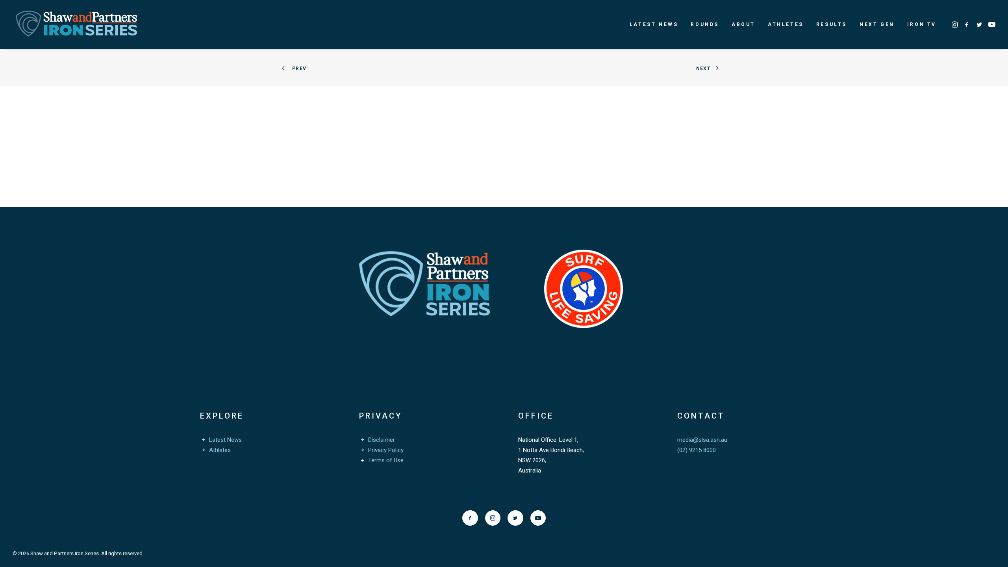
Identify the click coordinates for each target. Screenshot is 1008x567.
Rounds (705, 24)
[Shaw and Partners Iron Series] (76, 24)
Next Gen (877, 24)
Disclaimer (381, 439)
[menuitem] (654, 24)
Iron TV (921, 24)
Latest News (654, 24)
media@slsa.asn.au (702, 439)
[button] (955, 24)
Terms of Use (386, 460)
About (743, 24)
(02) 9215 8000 (696, 450)
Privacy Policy (386, 450)
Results (831, 24)
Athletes (786, 24)
